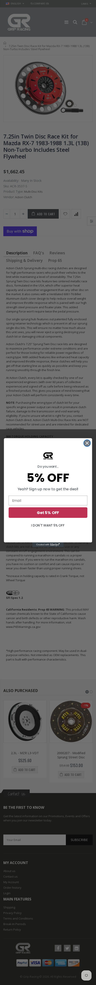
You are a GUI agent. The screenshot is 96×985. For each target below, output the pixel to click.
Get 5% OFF (48, 512)
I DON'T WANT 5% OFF (48, 525)
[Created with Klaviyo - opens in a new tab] (48, 544)
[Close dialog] (87, 443)
